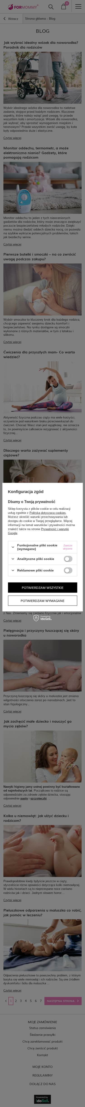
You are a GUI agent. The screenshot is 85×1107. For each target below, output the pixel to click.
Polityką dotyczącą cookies (47, 513)
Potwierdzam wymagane (42, 600)
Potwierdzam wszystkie (42, 587)
